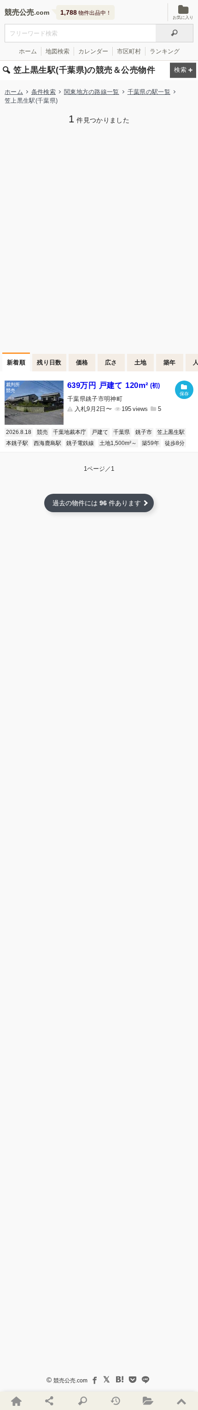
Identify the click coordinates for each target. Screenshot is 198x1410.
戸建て (100, 432)
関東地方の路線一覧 (91, 91)
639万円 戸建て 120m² (113, 385)
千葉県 (121, 432)
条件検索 (43, 91)
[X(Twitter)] (106, 1380)
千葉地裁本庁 (69, 432)
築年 (169, 362)
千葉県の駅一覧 (149, 91)
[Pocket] (132, 1380)
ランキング (165, 51)
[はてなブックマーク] (119, 1380)
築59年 (150, 443)
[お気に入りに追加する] (184, 390)
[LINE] (145, 1380)
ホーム (28, 51)
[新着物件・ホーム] (16, 1401)
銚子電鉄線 (80, 443)
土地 (140, 362)
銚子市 (143, 432)
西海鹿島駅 (47, 443)
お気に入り (183, 17)
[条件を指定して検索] (82, 1401)
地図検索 (58, 51)
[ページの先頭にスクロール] (181, 1401)
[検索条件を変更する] (183, 70)
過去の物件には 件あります (96, 503)
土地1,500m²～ (118, 443)
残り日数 (49, 362)
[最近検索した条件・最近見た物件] (115, 1401)
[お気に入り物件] (148, 1401)
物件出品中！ (85, 12)
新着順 (16, 362)
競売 (42, 432)
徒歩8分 (175, 443)
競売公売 (19, 12)
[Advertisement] (99, 237)
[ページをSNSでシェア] (49, 1401)
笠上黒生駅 (171, 432)
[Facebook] (94, 1380)
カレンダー (93, 51)
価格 (82, 362)
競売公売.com (70, 1380)
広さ (111, 362)
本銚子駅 (17, 443)
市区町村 (129, 51)
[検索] (174, 33)
